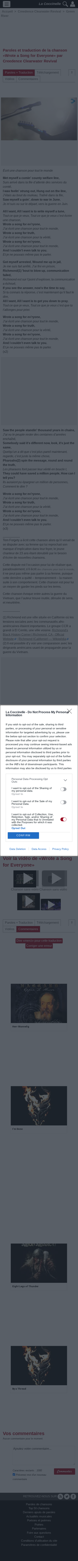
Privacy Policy (60, 848)
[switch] (63, 789)
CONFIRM (23, 835)
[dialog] (39, 780)
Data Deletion (17, 848)
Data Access (39, 848)
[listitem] (39, 780)
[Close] (70, 712)
